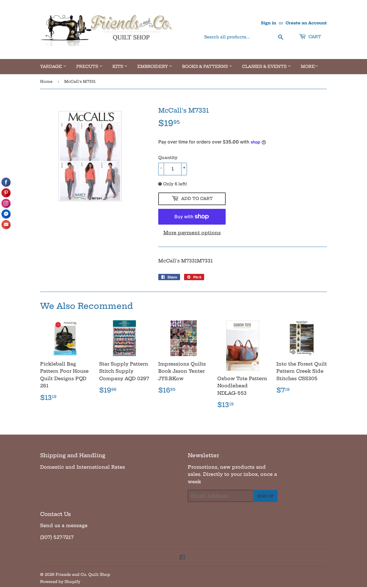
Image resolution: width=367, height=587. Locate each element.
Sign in (268, 23)
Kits (118, 66)
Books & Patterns (205, 66)
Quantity (167, 157)
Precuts (87, 66)
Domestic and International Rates (82, 467)
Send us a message (63, 525)
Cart (314, 36)
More (308, 66)
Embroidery (153, 66)
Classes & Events (265, 66)
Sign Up (265, 496)
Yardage (51, 66)
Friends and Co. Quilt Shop (83, 574)
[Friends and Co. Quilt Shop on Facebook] (182, 558)
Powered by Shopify (60, 581)
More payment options (192, 232)
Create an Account (306, 23)
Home (46, 81)
